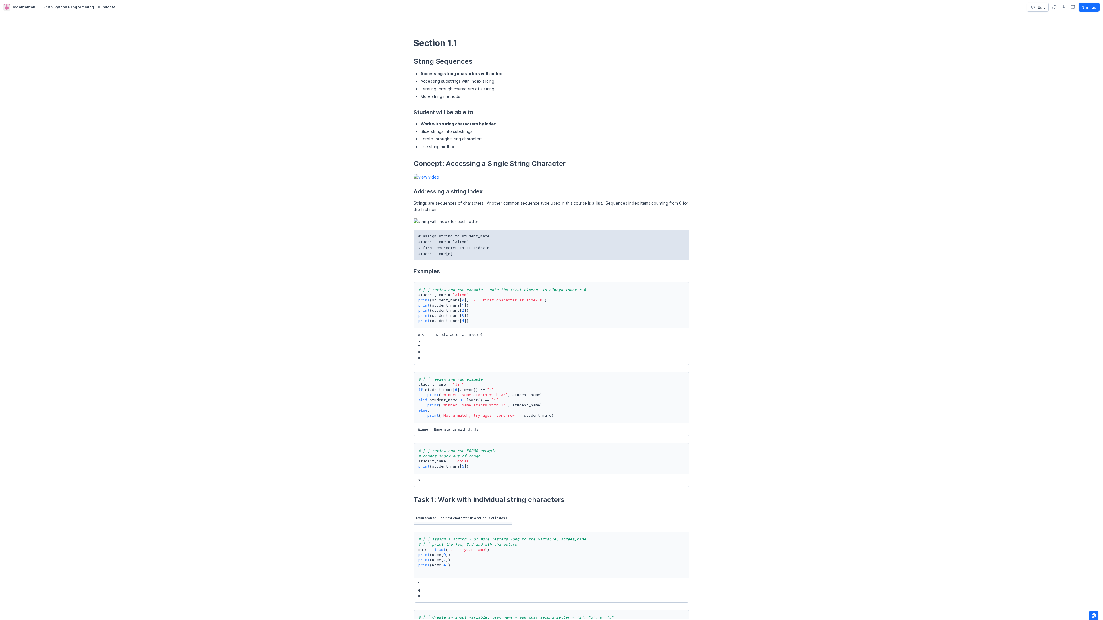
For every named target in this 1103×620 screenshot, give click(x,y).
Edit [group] (1041, 7)
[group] (1054, 7)
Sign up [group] (1089, 7)
